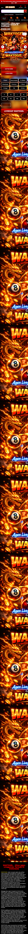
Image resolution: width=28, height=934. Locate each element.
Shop (2, 7)
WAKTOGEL (4, 872)
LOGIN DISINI (8, 73)
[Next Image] (25, 47)
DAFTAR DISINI (9, 69)
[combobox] (12, 11)
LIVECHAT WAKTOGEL (14, 111)
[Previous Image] (2, 47)
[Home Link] (10, 7)
